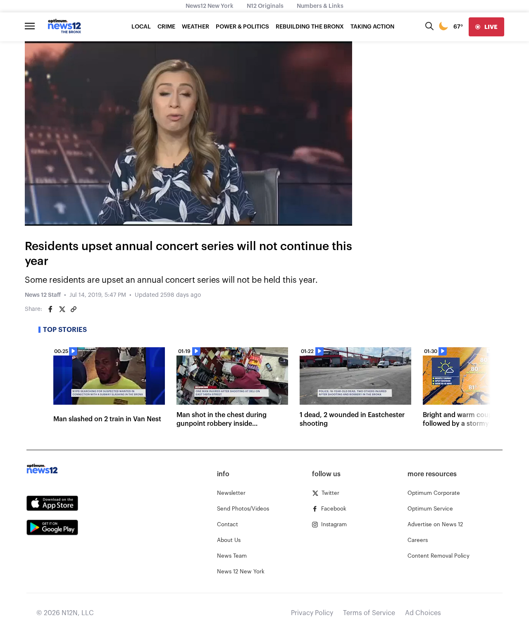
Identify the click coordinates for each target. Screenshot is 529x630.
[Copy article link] (73, 309)
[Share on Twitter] (62, 309)
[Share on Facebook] (50, 309)
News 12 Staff (43, 295)
